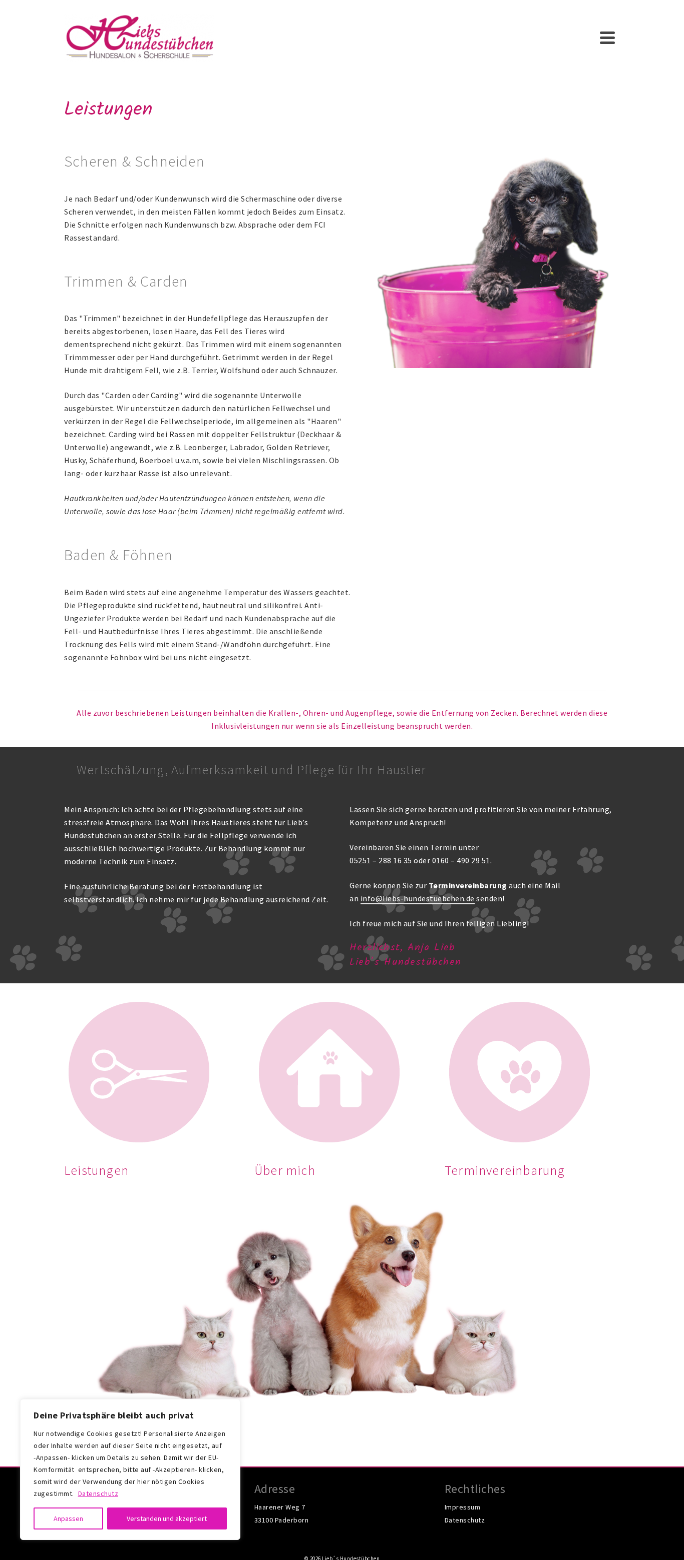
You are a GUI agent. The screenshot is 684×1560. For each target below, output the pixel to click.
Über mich (284, 1170)
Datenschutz (98, 1493)
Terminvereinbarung (505, 1170)
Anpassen (68, 1518)
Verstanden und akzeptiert (167, 1518)
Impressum (463, 1506)
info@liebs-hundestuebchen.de (418, 898)
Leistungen (96, 1170)
